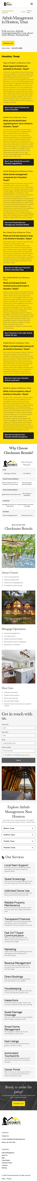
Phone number (6, 747)
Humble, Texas (9, 841)
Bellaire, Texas (9, 828)
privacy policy (24, 755)
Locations (5, 1165)
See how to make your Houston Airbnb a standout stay (17, 268)
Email (3, 740)
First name (5, 724)
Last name (5, 732)
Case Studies (6, 1160)
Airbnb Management (8, 1153)
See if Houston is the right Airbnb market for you (18, 334)
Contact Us (5, 1136)
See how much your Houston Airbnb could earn (16, 379)
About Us (4, 1155)
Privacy (9, 1179)
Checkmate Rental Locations (7, 11)
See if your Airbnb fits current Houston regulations (17, 162)
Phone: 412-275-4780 (8, 1142)
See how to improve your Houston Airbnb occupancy (16, 435)
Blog (3, 1158)
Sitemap (4, 1168)
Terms (3, 1179)
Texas (23, 11)
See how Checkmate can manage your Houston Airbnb (17, 223)
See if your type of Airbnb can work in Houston (17, 108)
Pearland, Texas (9, 847)
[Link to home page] (9, 4)
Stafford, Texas (9, 835)
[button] (31, 3)
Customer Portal (7, 1163)
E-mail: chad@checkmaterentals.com (13, 1139)
